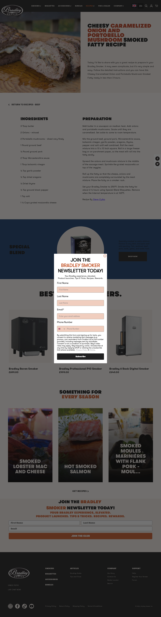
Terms (92, 350)
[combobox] (61, 329)
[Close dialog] (105, 256)
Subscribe (81, 357)
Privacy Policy (82, 350)
